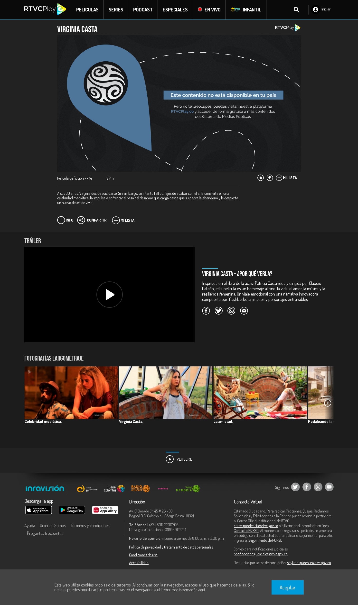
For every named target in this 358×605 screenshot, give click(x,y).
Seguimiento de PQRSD (265, 540)
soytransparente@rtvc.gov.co (309, 562)
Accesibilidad (139, 562)
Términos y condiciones (90, 525)
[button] (327, 403)
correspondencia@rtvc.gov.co (256, 525)
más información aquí (188, 589)
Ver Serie (184, 459)
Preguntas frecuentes (45, 533)
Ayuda (29, 525)
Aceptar (288, 587)
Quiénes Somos (53, 525)
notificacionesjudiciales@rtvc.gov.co (261, 553)
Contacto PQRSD (246, 530)
